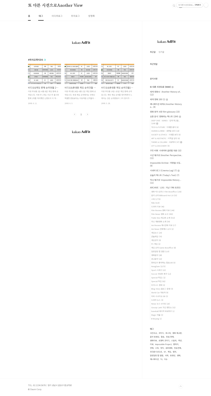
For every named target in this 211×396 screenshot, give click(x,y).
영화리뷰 (153, 340)
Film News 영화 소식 (162, 214)
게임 (169, 351)
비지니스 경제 (158, 285)
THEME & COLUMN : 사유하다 (165, 142)
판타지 (175, 344)
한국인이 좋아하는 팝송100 (163, 262)
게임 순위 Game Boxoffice (163, 247)
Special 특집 (158, 281)
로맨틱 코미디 (164, 340)
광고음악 (156, 258)
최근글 (153, 51)
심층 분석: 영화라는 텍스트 (164, 116)
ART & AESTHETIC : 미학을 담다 (165, 138)
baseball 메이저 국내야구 (163, 311)
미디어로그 (57, 16)
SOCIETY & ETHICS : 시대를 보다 (166, 134)
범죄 (174, 351)
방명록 (91, 16)
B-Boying (156, 318)
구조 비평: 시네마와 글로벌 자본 (165, 150)
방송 (155, 202)
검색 (174, 6)
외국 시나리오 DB (159, 296)
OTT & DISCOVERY (160, 145)
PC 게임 (155, 244)
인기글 (161, 51)
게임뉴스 (156, 232)
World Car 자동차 (159, 292)
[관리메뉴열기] (206, 5)
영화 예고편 (177, 333)
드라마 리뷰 (157, 206)
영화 (178, 355)
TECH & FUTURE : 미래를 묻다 (165, 127)
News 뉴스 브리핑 (160, 303)
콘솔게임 (156, 236)
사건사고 (153, 333)
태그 (41, 16)
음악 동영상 (154, 336)
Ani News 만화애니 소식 (162, 229)
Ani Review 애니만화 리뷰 (163, 225)
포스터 (168, 333)
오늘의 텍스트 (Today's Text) (164, 175)
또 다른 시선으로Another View (55, 6)
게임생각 (156, 240)
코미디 (161, 333)
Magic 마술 (157, 315)
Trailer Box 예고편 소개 (163, 217)
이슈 (166, 359)
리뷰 (151, 344)
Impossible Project (163, 344)
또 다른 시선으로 (160, 86)
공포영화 (168, 348)
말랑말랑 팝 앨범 (160, 251)
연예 (151, 348)
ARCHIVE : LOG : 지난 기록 (165, 187)
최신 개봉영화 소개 (160, 221)
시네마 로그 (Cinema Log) (163, 170)
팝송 (162, 336)
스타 (155, 199)
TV (161, 359)
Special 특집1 (158, 277)
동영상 (172, 355)
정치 (162, 348)
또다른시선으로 (156, 351)
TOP (180, 386)
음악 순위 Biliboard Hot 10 (164, 195)
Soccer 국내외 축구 (161, 273)
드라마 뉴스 (157, 300)
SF (165, 351)
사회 (166, 355)
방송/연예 (170, 336)
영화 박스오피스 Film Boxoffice (166, 191)
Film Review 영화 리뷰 (162, 210)
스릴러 (173, 340)
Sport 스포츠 (158, 270)
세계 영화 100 (157, 99)
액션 (180, 340)
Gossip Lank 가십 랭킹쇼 (163, 307)
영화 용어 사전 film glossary (165, 111)
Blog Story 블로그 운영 (162, 288)
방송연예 (177, 348)
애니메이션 (154, 359)
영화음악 (156, 255)
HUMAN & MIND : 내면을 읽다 (165, 130)
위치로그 (75, 16)
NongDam (158, 266)
